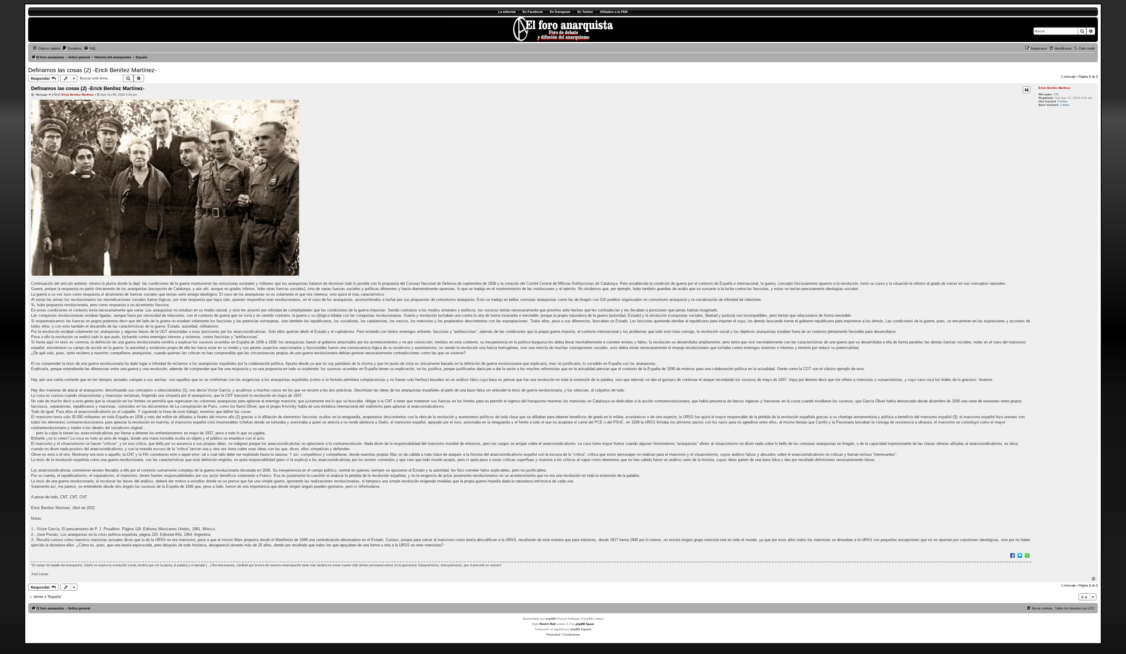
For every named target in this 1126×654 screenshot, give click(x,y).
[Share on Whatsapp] (1027, 555)
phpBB (550, 618)
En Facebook (533, 11)
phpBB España (581, 629)
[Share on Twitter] (1020, 555)
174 (1056, 94)
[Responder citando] (1026, 89)
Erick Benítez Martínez (1055, 87)
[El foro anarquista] (77, 29)
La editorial (506, 11)
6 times (1062, 101)
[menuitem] (72, 48)
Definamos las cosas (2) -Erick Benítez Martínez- (92, 70)
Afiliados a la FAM (614, 11)
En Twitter (585, 11)
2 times (1064, 104)
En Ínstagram (560, 11)
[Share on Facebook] (1012, 555)
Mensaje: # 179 (46, 94)
